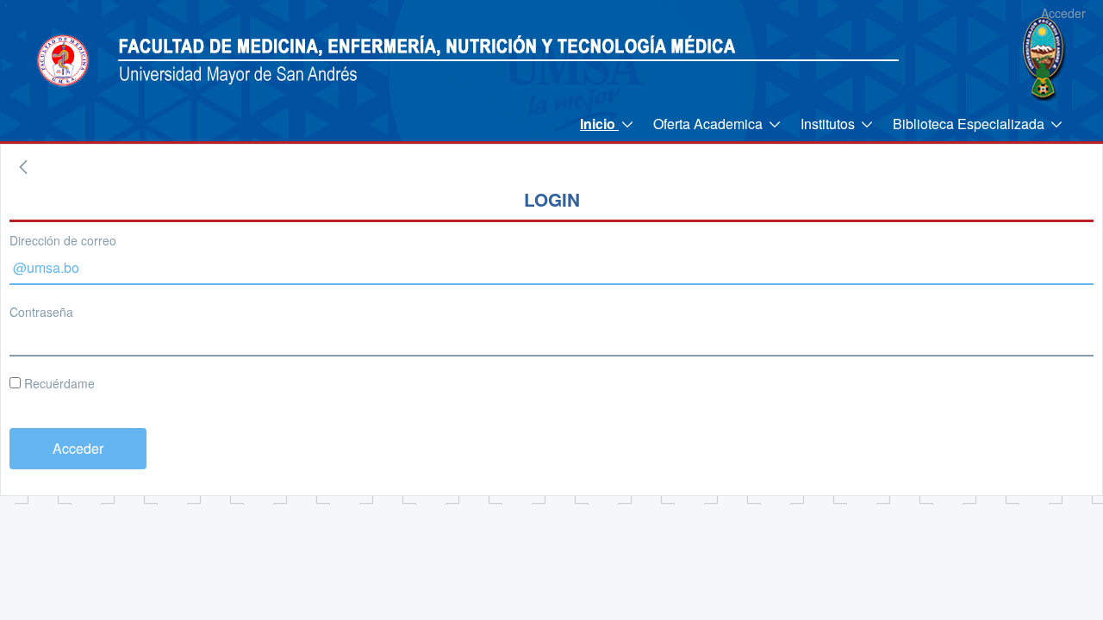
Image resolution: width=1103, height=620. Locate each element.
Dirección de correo (62, 240)
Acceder (1063, 13)
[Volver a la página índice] (23, 167)
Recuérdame (58, 383)
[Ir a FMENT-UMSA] (62, 60)
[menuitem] (608, 123)
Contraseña (41, 311)
